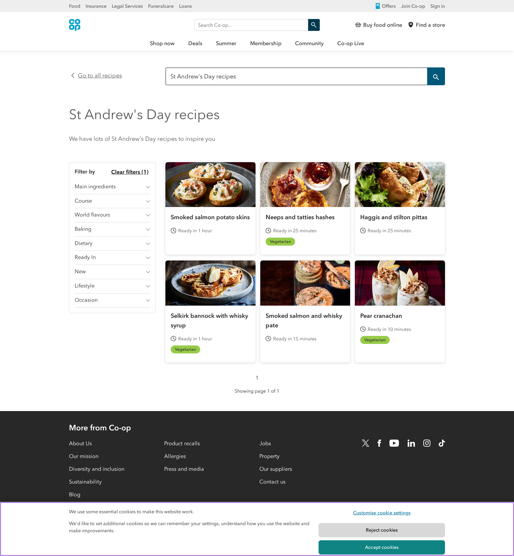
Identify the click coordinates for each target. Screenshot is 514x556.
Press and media (184, 469)
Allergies (175, 456)
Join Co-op (413, 6)
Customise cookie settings (381, 513)
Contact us (272, 481)
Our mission (83, 456)
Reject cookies (382, 530)
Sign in (437, 6)
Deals (195, 43)
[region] (257, 529)
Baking (83, 229)
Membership (265, 43)
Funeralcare (161, 6)
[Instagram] (426, 443)
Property (269, 456)
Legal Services (127, 6)
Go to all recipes (100, 75)
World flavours (92, 214)
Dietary (84, 243)
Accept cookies (382, 547)
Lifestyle (85, 285)
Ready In (85, 257)
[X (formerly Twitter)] (365, 443)
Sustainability (85, 481)
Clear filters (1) (129, 172)
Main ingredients (95, 186)
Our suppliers (275, 469)
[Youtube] (394, 443)
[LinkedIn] (411, 443)
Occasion (86, 300)
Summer (226, 43)
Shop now (162, 43)
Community (309, 43)
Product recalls (182, 443)
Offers (389, 6)
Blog (74, 494)
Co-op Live (350, 43)
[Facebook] (379, 443)
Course (83, 201)
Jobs (265, 443)
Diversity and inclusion (96, 469)
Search (314, 25)
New (80, 271)
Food (74, 6)
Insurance (96, 6)
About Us (80, 443)
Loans (185, 6)
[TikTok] (442, 443)
